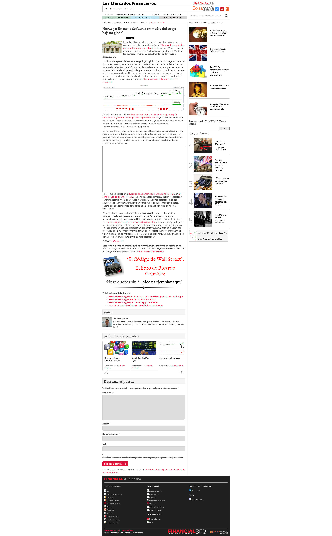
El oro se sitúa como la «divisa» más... (219, 87)
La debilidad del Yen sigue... (141, 359)
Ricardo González (158, 22)
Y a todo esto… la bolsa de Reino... (218, 50)
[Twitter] (217, 9)
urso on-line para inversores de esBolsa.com (152, 193)
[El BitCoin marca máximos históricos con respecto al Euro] (198, 34)
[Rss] (227, 9)
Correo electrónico (110, 433)
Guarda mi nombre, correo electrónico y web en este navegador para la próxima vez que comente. (142, 457)
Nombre (106, 423)
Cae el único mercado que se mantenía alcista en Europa (135, 305)
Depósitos (110, 497)
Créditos (109, 507)
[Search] (226, 15)
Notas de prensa (116, 9)
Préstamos (110, 510)
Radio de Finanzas (197, 500)
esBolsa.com (118, 241)
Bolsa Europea (122, 22)
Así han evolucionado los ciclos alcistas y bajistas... (221, 165)
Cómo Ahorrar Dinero (156, 507)
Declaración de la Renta (157, 501)
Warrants (152, 504)
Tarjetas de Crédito (112, 516)
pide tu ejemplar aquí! (162, 281)
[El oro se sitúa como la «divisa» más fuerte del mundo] (198, 89)
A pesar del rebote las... (169, 357)
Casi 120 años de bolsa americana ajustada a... (221, 218)
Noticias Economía (155, 491)
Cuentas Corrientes (113, 520)
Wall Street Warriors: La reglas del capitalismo (221, 145)
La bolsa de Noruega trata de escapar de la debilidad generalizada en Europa (145, 296)
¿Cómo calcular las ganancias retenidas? (222, 180)
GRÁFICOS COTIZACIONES (144, 17)
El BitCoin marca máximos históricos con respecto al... (219, 33)
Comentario (108, 392)
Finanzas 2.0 (195, 491)
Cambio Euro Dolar (155, 510)
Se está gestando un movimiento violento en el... (219, 106)
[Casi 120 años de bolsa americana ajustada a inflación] (203, 219)
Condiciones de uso (111, 530)
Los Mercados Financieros (129, 3)
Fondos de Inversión (113, 504)
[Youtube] (222, 9)
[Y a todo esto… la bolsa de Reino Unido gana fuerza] (198, 53)
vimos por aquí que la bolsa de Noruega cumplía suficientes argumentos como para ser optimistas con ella (139, 116)
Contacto (128, 9)
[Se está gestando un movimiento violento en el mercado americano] (198, 107)
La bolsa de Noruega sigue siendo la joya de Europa (133, 302)
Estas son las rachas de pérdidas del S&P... (221, 200)
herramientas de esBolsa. (151, 251)
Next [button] (181, 373)
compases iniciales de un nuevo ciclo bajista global (130, 222)
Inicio (106, 9)
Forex (151, 522)
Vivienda (152, 497)
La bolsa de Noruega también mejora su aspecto (131, 299)
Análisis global (109, 22)
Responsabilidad (126, 530)
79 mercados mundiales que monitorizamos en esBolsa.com (153, 46)
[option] (116, 355)
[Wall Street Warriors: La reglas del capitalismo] (203, 145)
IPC (107, 491)
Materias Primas (154, 519)
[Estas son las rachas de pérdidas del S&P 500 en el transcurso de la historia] (203, 200)
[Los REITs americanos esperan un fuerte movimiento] (198, 71)
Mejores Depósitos (112, 523)
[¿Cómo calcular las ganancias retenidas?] (203, 182)
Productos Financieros (114, 494)
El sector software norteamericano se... (113, 359)
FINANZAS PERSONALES (173, 17)
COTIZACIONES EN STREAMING (116, 17)
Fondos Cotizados (112, 500)
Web (104, 444)
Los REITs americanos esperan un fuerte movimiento (219, 71)
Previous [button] (106, 373)
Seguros (109, 513)
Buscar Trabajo (154, 494)
